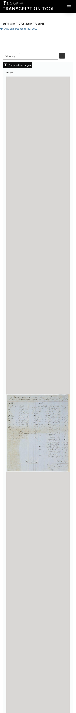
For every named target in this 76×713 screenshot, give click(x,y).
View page (12, 56)
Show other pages (20, 65)
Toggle (62, 56)
